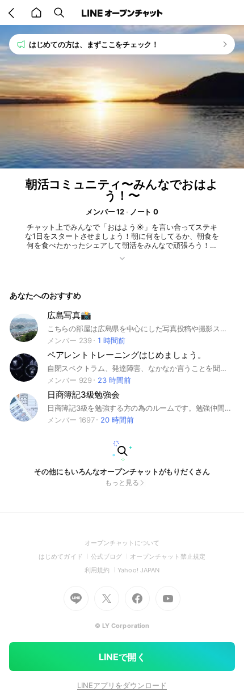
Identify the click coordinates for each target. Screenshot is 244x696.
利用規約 (101, 570)
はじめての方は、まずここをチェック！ (94, 44)
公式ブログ (110, 556)
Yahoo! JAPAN (138, 570)
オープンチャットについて (122, 543)
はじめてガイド (64, 556)
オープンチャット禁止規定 (167, 556)
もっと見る (122, 482)
